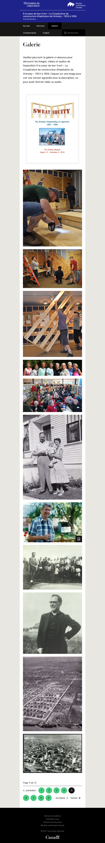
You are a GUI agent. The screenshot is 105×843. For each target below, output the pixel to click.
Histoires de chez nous (52, 822)
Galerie (54, 26)
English (46, 33)
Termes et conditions (52, 816)
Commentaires (29, 33)
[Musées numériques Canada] (76, 4)
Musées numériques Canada (52, 825)
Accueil (26, 26)
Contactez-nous (52, 819)
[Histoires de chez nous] (33, 4)
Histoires (41, 26)
